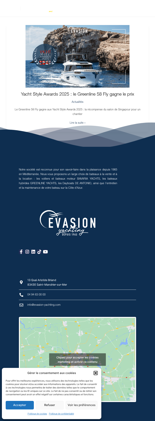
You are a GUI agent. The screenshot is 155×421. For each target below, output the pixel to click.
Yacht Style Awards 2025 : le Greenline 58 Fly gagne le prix (77, 94)
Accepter (19, 405)
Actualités (77, 102)
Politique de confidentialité (61, 414)
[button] (96, 373)
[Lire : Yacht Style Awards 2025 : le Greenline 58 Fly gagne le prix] (78, 56)
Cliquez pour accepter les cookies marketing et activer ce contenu (77, 359)
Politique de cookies (37, 414)
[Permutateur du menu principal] (151, 8)
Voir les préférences (81, 405)
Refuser (49, 405)
